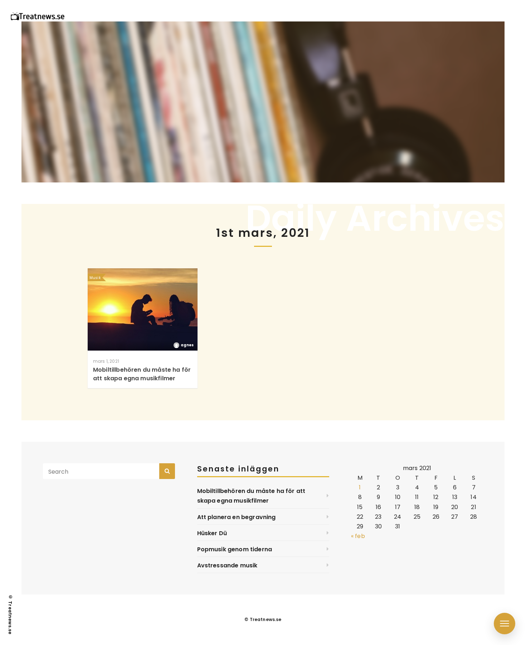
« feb (358, 536)
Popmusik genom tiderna (234, 549)
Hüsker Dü (212, 533)
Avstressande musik (227, 565)
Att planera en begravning (236, 517)
